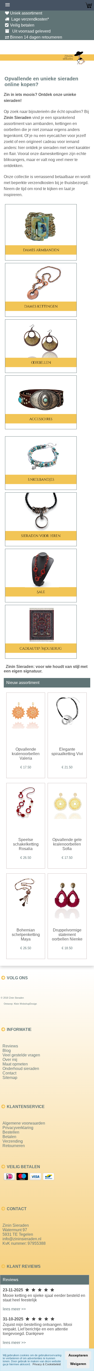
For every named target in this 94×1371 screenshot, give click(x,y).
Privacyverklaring (18, 1128)
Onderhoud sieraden (21, 1068)
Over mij (10, 1059)
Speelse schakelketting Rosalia (26, 844)
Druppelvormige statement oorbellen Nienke (67, 934)
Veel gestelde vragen (21, 1055)
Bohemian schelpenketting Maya (26, 934)
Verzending (13, 1141)
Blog (7, 1050)
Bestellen (11, 1132)
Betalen (9, 1137)
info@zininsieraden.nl (22, 1239)
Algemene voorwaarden (24, 1123)
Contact (9, 1073)
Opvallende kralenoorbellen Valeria (26, 753)
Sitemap (10, 1077)
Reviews (10, 1046)
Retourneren (14, 1146)
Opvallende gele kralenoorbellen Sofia (67, 844)
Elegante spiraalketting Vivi (67, 751)
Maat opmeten (15, 1064)
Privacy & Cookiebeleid (47, 1364)
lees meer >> (14, 1309)
